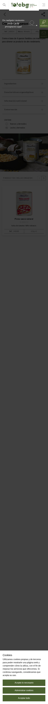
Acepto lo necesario (24, 683)
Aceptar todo (24, 698)
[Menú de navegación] (43, 4)
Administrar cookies (24, 690)
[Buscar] (4, 4)
